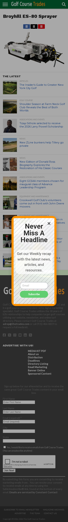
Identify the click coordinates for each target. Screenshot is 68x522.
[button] (49, 223)
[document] (34, 261)
